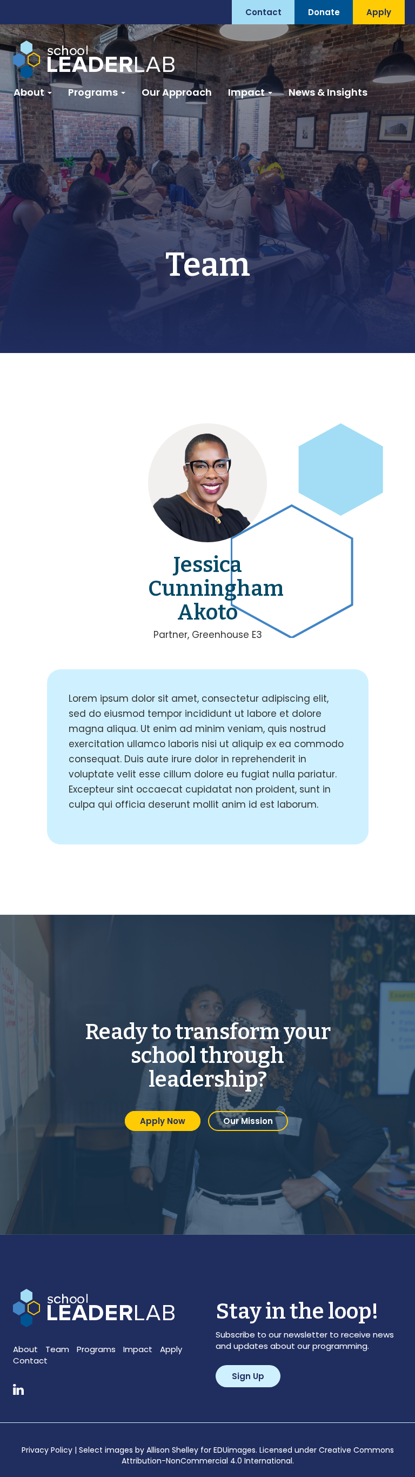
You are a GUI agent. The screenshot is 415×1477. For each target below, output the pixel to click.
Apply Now (162, 1121)
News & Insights (328, 92)
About (30, 92)
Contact (30, 1360)
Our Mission (248, 1121)
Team (57, 1349)
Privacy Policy (47, 1450)
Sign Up (248, 1376)
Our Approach (177, 92)
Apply (171, 1349)
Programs (94, 92)
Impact (247, 92)
